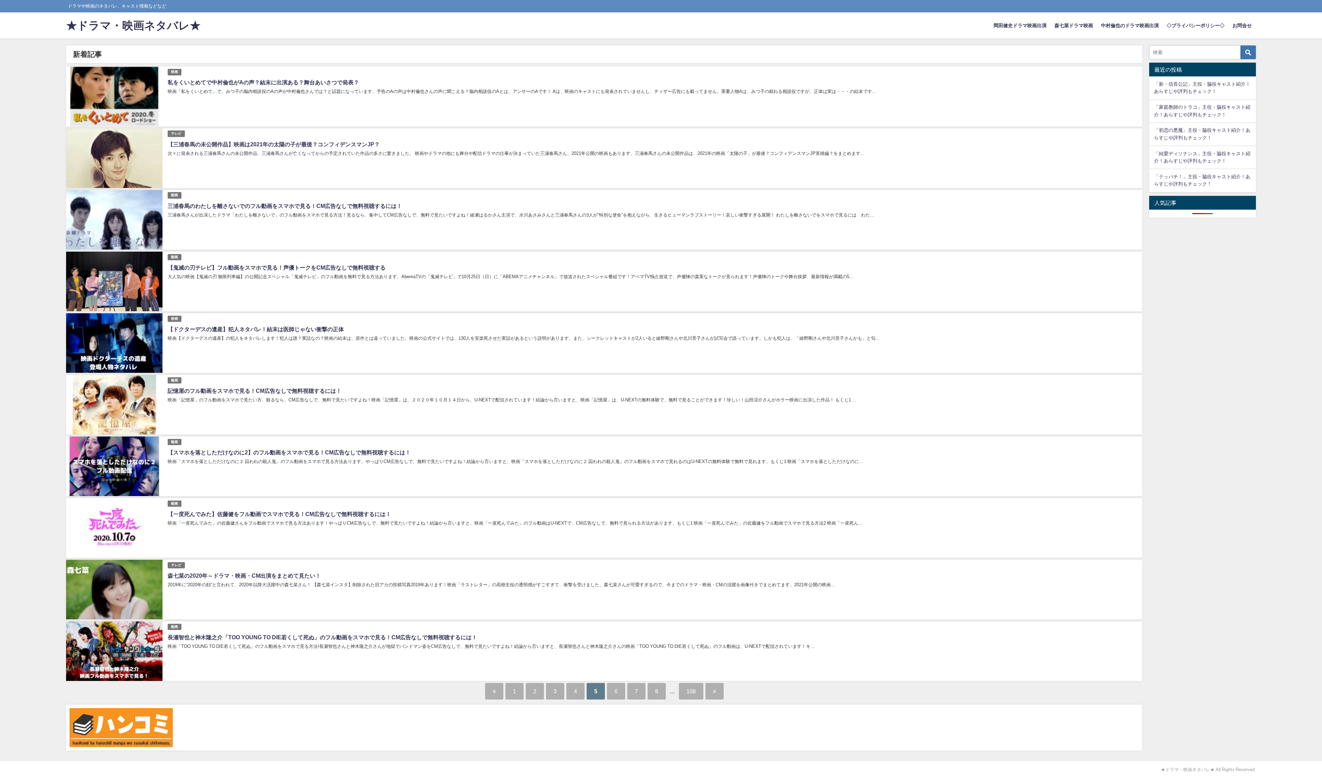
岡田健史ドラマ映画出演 (1020, 25)
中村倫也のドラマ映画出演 (1130, 25)
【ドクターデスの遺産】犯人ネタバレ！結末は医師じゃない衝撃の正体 (256, 329)
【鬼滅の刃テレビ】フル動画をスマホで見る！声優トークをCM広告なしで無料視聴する (277, 267)
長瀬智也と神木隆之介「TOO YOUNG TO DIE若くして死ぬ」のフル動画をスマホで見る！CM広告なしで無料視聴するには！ (322, 637)
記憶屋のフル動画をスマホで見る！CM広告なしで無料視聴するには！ (255, 390)
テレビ (176, 133)
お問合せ (1242, 25)
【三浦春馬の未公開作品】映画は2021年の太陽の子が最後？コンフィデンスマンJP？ (274, 144)
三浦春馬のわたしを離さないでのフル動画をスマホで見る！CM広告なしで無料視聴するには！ (285, 206)
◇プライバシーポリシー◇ (1196, 25)
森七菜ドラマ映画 (1074, 25)
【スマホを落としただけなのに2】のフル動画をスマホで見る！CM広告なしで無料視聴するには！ (289, 452)
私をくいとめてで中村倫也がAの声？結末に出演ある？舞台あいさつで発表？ (263, 82)
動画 (174, 195)
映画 (174, 71)
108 (691, 691)
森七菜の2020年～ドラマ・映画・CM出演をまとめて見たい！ (244, 575)
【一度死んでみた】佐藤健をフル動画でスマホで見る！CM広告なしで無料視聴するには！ (279, 514)
